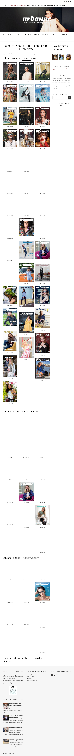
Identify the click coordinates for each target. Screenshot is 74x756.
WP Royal (12, 753)
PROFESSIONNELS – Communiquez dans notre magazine (41, 5)
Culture (26, 34)
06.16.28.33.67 (30, 678)
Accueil (5, 5)
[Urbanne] (37, 18)
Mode (7, 34)
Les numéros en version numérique (17, 5)
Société (53, 34)
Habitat (44, 34)
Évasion (62, 34)
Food (35, 34)
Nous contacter (60, 5)
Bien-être (17, 34)
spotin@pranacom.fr (32, 680)
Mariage (36, 39)
